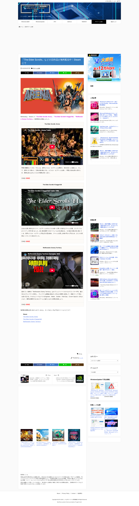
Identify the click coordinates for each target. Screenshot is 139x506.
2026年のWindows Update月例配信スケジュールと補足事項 (97, 448)
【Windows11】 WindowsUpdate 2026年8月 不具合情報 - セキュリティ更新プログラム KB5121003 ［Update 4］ (97, 412)
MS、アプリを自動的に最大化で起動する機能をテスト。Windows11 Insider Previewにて (109, 267)
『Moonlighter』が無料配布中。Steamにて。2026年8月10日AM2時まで (59, 444)
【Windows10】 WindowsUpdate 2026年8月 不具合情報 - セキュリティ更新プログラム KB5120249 (111, 412)
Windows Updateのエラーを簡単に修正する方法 (97, 435)
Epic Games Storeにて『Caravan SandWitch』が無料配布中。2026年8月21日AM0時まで (43, 444)
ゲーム (80, 353)
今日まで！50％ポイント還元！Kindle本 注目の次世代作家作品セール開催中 (109, 255)
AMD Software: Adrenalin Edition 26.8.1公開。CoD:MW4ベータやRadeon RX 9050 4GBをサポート (109, 299)
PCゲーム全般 (30, 26)
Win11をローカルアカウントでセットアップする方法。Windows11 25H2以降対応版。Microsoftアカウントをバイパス (111, 449)
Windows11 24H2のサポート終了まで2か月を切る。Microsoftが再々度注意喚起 (109, 103)
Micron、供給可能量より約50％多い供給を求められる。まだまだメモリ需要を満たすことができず (109, 152)
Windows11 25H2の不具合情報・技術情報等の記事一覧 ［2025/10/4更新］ (111, 436)
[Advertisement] (69, 41)
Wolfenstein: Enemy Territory (32, 321)
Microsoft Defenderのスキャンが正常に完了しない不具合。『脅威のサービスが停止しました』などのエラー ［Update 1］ (109, 116)
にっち (81, 358)
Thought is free (78, 502)
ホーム (21, 26)
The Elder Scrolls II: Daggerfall (32, 319)
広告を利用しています (111, 1)
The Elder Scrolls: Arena (30, 316)
